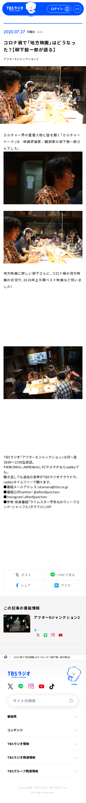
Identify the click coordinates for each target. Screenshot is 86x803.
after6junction (35, 496)
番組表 (12, 716)
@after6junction (46, 492)
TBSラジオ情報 (18, 743)
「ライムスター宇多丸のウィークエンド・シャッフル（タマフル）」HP (42, 504)
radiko (71, 467)
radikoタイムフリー (18, 482)
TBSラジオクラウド (58, 477)
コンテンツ (15, 730)
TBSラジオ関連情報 (21, 757)
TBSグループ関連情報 (22, 771)
